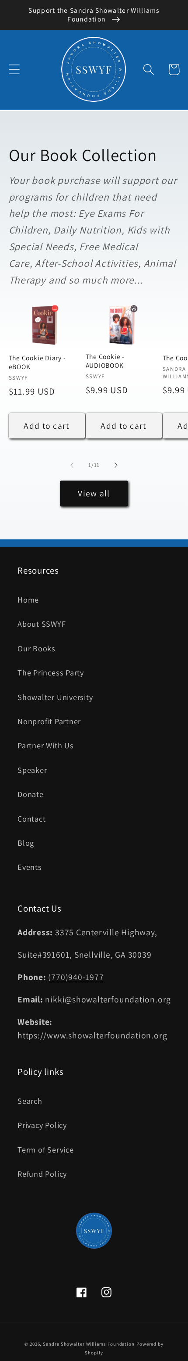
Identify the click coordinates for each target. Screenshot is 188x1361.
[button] (14, 69)
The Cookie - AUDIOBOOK (105, 361)
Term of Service (45, 1149)
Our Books (36, 648)
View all (94, 493)
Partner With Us (45, 745)
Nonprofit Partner (49, 721)
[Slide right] (116, 465)
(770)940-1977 (76, 977)
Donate (30, 794)
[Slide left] (71, 465)
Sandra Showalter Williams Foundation (89, 1344)
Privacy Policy (42, 1125)
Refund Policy (42, 1173)
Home (28, 599)
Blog (25, 842)
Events (29, 867)
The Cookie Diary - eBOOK (37, 362)
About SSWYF (41, 623)
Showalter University (55, 697)
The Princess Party (50, 672)
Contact (31, 818)
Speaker (32, 770)
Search (29, 1100)
